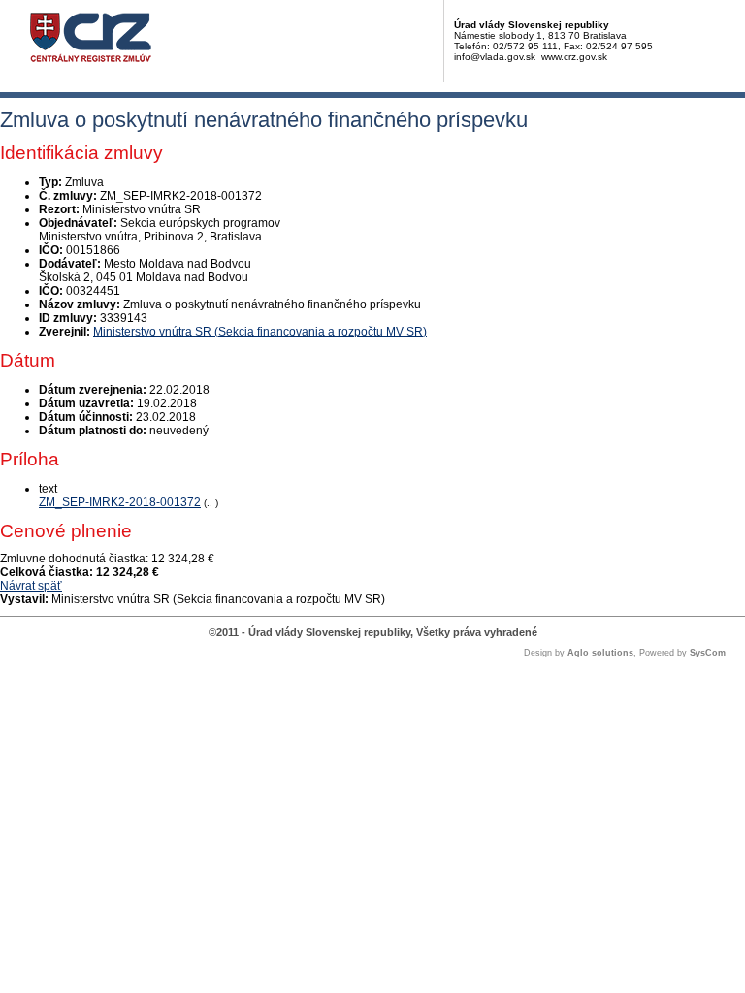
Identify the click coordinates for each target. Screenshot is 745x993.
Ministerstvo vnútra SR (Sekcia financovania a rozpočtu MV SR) (260, 331)
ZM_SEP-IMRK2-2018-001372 (120, 502)
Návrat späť (31, 586)
